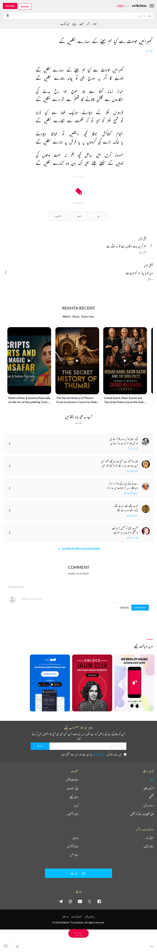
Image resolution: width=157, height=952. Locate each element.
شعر (88, 24)
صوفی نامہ (149, 837)
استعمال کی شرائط (77, 916)
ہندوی (75, 837)
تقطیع (151, 797)
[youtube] (80, 901)
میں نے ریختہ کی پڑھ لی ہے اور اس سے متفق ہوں (91, 754)
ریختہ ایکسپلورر (72, 814)
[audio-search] (7, 15)
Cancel (124, 607)
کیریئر (76, 805)
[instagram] (70, 901)
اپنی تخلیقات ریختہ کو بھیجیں (142, 814)
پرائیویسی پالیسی (100, 754)
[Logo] (139, 6)
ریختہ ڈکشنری (72, 846)
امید (98, 216)
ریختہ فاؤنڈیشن (72, 779)
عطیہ (152, 779)
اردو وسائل (149, 805)
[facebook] (99, 901)
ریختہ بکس (74, 855)
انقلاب (58, 216)
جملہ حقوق (65, 916)
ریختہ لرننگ (149, 846)
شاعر (94, 24)
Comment (140, 607)
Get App (10, 5)
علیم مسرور (149, 51)
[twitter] (89, 901)
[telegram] (60, 901)
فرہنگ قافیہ (149, 788)
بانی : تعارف (72, 788)
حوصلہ (79, 216)
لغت (81, 24)
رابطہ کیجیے (74, 797)
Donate (25, 6)
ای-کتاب (65, 24)
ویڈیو (74, 24)
